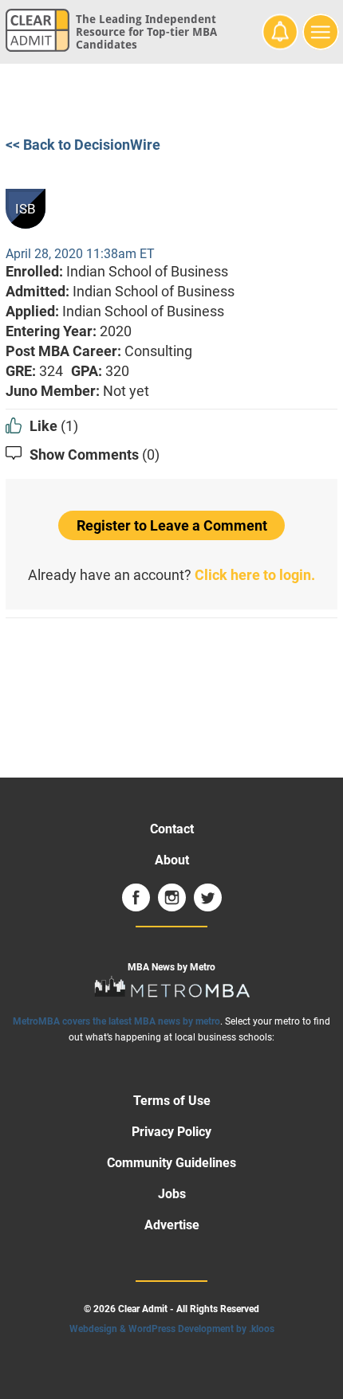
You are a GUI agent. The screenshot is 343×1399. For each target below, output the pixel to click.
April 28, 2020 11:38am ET (80, 253)
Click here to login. (255, 574)
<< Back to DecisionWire (83, 144)
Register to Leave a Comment (172, 525)
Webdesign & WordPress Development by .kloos (171, 1328)
